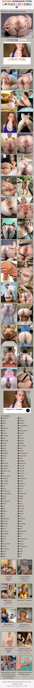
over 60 (21, 471)
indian (4, 546)
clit (3, 473)
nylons (21, 451)
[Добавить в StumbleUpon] (25, 4)
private (21, 486)
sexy (20, 503)
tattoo (21, 526)
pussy (21, 488)
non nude (22, 446)
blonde (4, 451)
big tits (4, 443)
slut (20, 516)
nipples (21, 443)
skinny (21, 513)
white (21, 551)
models (21, 433)
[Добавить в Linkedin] (14, 4)
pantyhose (22, 478)
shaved (21, 506)
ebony (4, 496)
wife (20, 554)
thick (20, 528)
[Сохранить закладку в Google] (9, 4)
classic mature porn (8, 471)
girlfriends (5, 518)
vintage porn (23, 546)
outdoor (21, 461)
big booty (5, 441)
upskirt (21, 541)
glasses (5, 521)
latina (4, 556)
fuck (3, 513)
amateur (5, 418)
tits (20, 536)
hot (3, 541)
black (4, 448)
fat (3, 506)
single (21, 511)
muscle (21, 438)
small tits (22, 518)
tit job (21, 534)
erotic (4, 498)
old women (22, 456)
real (20, 491)
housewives (6, 544)
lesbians (22, 420)
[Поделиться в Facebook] (6, 4)
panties (21, 476)
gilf (3, 516)
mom (20, 435)
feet (3, 508)
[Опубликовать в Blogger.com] (3, 4)
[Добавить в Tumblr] (28, 4)
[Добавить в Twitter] (30, 4)
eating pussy (6, 493)
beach (4, 433)
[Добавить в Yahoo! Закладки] (17, 7)
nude (21, 448)
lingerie (21, 423)
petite (21, 481)
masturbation (23, 425)
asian (4, 423)
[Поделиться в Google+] (11, 4)
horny (4, 539)
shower (21, 508)
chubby (4, 468)
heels (4, 536)
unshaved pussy (24, 539)
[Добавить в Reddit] (22, 4)
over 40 (21, 466)
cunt (3, 486)
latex (4, 554)
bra (3, 461)
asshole (5, 428)
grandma (5, 523)
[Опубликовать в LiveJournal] (17, 4)
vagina (21, 544)
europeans (5, 501)
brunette (5, 463)
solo (20, 521)
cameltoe (5, 466)
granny (4, 526)
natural (21, 441)
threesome (22, 531)
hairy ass (5, 531)
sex (20, 501)
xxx (20, 556)
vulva (21, 549)
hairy (4, 528)
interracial (5, 549)
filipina (4, 511)
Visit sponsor (22, 40)
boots (4, 458)
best (3, 438)
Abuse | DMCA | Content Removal (12, 681)
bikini (4, 446)
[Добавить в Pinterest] (19, 4)
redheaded (22, 493)
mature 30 (22, 463)
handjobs (5, 534)
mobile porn (23, 430)
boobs (4, 456)
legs (20, 418)
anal (3, 420)
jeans (4, 551)
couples (5, 478)
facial (4, 503)
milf (20, 428)
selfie (21, 498)
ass (3, 425)
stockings (22, 523)
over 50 (21, 468)
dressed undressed (8, 491)
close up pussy (7, 476)
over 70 (21, 473)
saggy (21, 496)
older (21, 458)
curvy (4, 488)
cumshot (5, 483)
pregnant (22, 483)
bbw (3, 430)
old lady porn (23, 453)
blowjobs (5, 453)
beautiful (5, 435)
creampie (5, 481)
